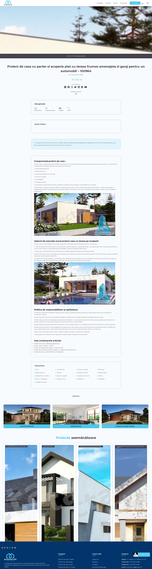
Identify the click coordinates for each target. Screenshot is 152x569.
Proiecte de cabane (79, 56)
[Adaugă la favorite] (76, 94)
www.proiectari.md (47, 334)
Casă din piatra (39, 246)
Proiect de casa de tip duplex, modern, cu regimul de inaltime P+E (55, 350)
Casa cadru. (38, 251)
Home (69, 56)
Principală (100, 3)
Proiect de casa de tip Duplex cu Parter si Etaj (48, 348)
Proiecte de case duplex (65, 562)
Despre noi (95, 559)
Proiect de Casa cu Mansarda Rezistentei (47, 343)
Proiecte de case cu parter (66, 559)
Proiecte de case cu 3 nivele (66, 567)
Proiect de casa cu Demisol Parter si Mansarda (48, 352)
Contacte (135, 3)
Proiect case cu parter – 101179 (43, 346)
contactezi (86, 332)
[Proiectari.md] (8, 5)
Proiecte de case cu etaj (65, 564)
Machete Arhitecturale (99, 567)
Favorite (146, 3)
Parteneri (95, 562)
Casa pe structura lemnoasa (43, 258)
